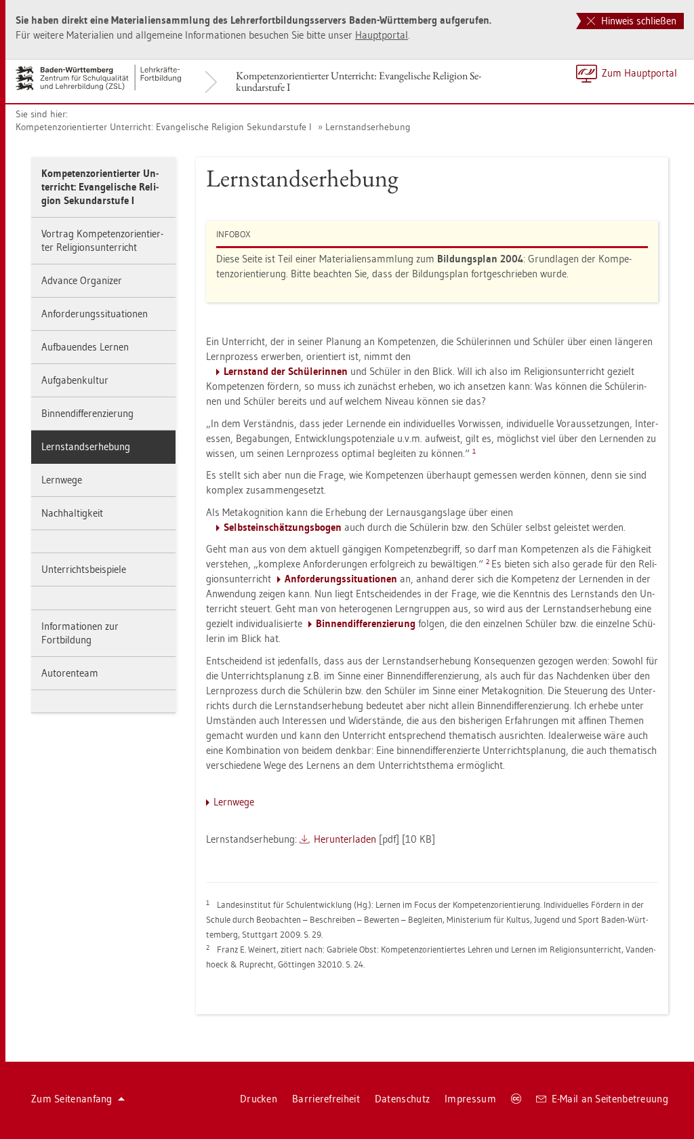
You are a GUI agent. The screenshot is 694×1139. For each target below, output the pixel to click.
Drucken (258, 1098)
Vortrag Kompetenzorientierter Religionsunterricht (102, 240)
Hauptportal (381, 34)
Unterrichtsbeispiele (83, 569)
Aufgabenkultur (74, 380)
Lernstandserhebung (368, 127)
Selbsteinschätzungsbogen (283, 527)
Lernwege (61, 479)
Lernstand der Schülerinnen (286, 371)
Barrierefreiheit (326, 1098)
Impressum (470, 1098)
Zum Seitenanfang (72, 1098)
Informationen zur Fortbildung (80, 633)
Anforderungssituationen (94, 313)
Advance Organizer (81, 280)
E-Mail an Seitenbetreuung (610, 1098)
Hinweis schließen (637, 20)
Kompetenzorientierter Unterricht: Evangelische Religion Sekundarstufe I (358, 81)
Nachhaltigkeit (72, 512)
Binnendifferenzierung (87, 413)
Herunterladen (345, 839)
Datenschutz (402, 1098)
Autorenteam (69, 672)
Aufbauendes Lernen (85, 346)
